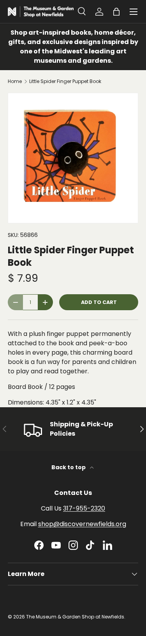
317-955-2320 (84, 508)
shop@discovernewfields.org (82, 523)
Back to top (69, 467)
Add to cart (99, 302)
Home (15, 81)
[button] (116, 11)
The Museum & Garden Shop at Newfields (75, 616)
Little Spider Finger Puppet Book (65, 81)
